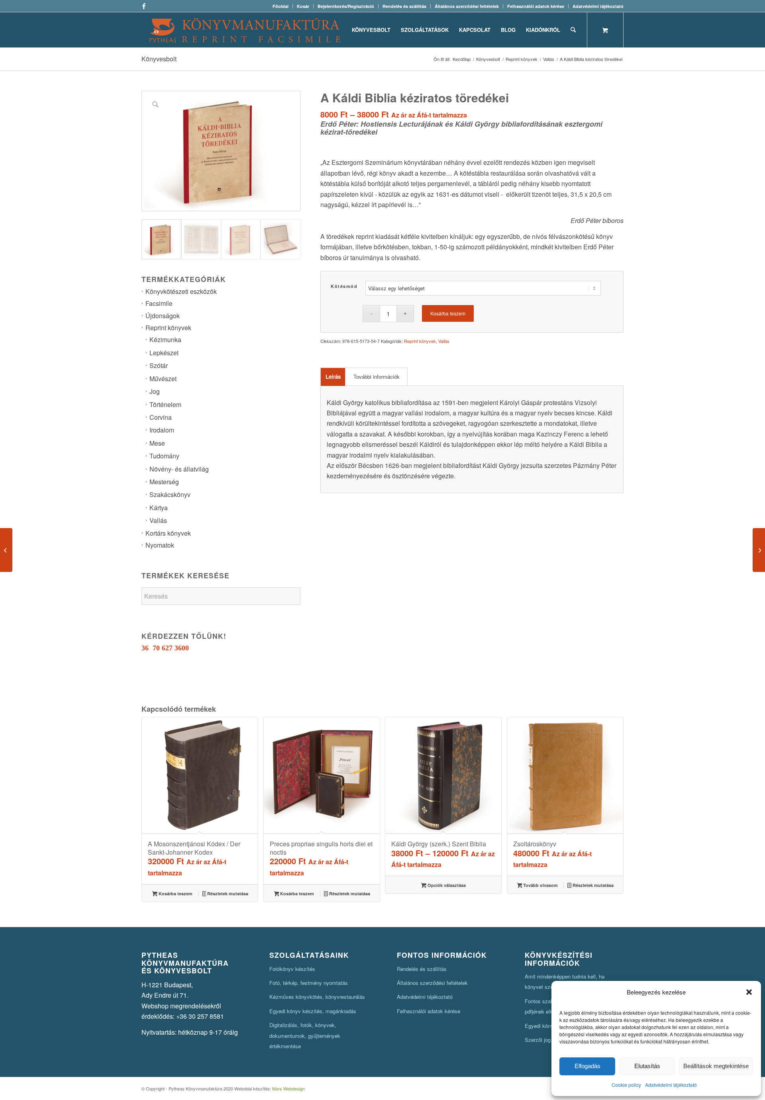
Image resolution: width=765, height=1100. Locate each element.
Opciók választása (446, 885)
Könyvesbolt (159, 58)
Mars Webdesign (288, 1088)
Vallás (158, 520)
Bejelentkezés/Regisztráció (346, 6)
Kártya (158, 507)
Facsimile (159, 303)
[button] (749, 992)
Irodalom (161, 430)
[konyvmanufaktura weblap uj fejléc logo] (244, 29)
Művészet (163, 378)
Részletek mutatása (227, 893)
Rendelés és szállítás (404, 6)
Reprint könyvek (168, 327)
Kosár (303, 6)
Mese (157, 443)
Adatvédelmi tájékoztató (671, 1084)
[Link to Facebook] (144, 6)
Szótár (158, 365)
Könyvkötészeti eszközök (181, 291)
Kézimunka (165, 339)
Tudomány (164, 455)
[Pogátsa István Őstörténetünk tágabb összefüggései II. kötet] (759, 550)
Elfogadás (587, 1066)
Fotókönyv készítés (292, 969)
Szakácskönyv (169, 494)
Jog (154, 391)
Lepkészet (163, 352)
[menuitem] (281, 6)
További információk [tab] (376, 376)
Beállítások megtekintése (716, 1066)
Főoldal (280, 6)
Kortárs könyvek (168, 533)
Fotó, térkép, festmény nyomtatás (308, 982)
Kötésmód (344, 286)
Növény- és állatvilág (179, 469)
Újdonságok (162, 315)
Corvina (160, 417)
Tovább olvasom (540, 885)
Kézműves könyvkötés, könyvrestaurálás (317, 996)
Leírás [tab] (333, 376)
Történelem (165, 404)
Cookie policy (626, 1084)
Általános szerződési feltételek (467, 6)
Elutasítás (647, 1066)
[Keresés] (573, 29)
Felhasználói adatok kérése (535, 6)
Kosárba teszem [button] (174, 893)
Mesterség (164, 481)
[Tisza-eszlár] (6, 550)
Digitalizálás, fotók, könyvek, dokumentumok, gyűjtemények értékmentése (304, 1035)
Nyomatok (159, 545)
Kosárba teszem (447, 313)
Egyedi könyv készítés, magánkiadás (312, 1011)
